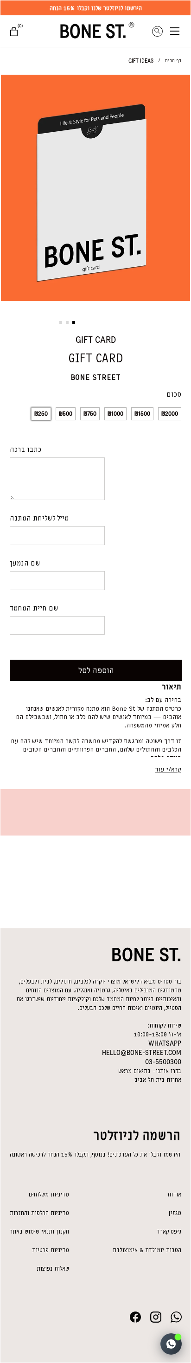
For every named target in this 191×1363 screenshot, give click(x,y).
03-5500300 (163, 1062)
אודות (174, 1194)
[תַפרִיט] (180, 31)
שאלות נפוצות (53, 1268)
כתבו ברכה (25, 449)
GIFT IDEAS (140, 60)
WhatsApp (164, 1043)
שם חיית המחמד (34, 608)
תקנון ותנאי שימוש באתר (39, 1231)
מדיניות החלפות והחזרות (39, 1213)
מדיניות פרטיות (50, 1250)
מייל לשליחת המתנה (39, 518)
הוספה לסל (96, 670)
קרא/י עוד (168, 769)
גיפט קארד (169, 1231)
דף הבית (173, 60)
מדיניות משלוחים (49, 1194)
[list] (95, 190)
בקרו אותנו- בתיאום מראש (149, 1071)
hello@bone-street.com (141, 1052)
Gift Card (96, 340)
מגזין (174, 1213)
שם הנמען (25, 563)
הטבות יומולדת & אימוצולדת (147, 1250)
